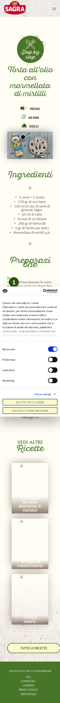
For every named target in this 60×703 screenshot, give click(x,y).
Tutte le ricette (33, 648)
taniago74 (30, 417)
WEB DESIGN (28, 694)
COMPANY (28, 685)
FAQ (28, 677)
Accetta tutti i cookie (30, 402)
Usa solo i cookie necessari (30, 410)
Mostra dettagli (42, 394)
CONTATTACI (28, 681)
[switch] (53, 359)
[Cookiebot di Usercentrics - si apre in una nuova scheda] (43, 291)
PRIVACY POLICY (28, 689)
